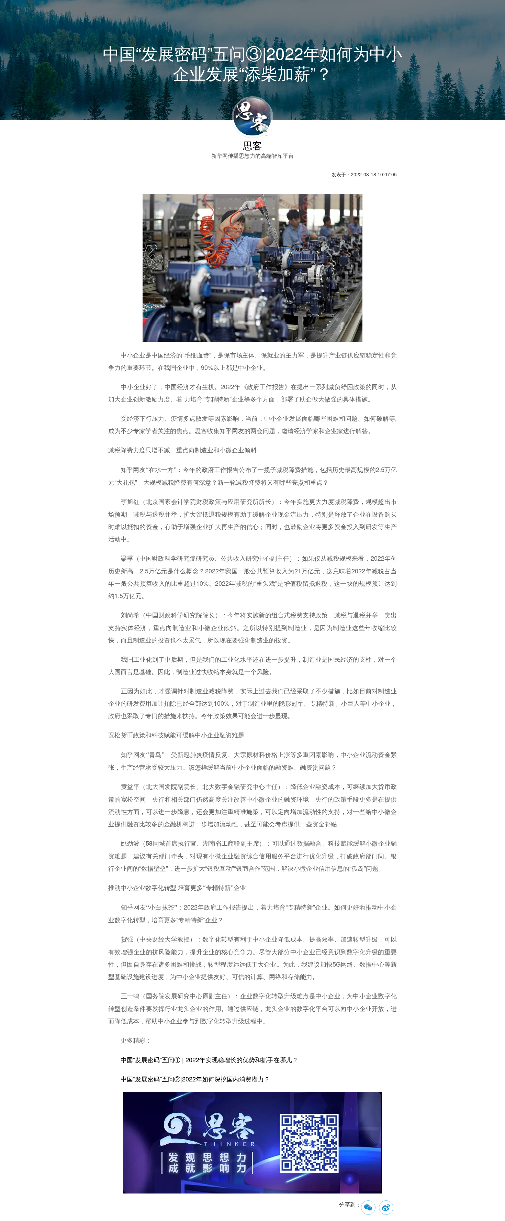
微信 (368, 1207)
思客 (252, 145)
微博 (386, 1207)
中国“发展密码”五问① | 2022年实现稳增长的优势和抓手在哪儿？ (209, 1059)
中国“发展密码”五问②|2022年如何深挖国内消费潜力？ (195, 1078)
